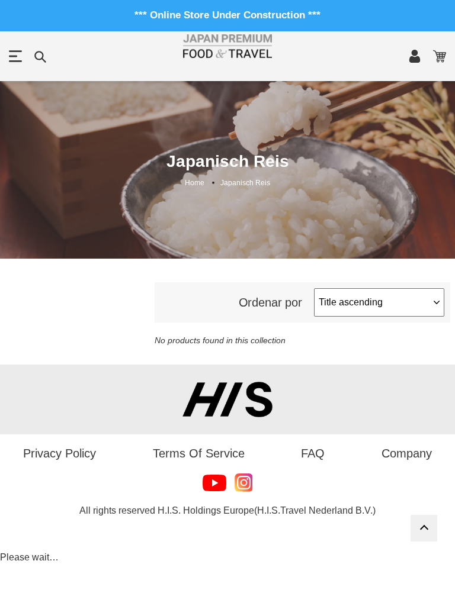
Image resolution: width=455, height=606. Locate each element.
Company (407, 453)
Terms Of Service (199, 453)
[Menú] (15, 56)
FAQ (313, 453)
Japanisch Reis (245, 183)
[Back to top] (424, 528)
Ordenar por (270, 302)
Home (194, 183)
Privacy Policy (59, 453)
